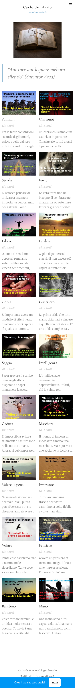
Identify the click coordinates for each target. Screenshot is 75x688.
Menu (70, 4)
